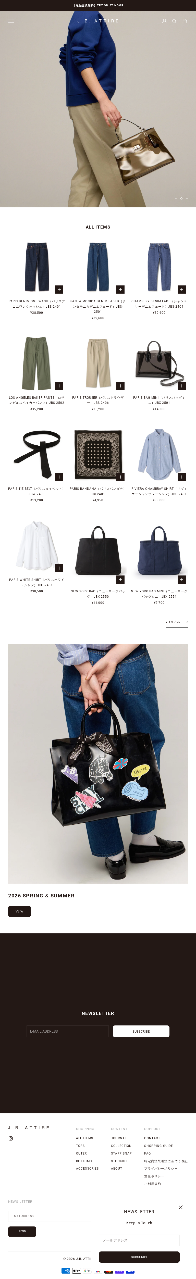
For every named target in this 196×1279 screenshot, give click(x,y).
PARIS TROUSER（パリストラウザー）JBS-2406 (98, 400)
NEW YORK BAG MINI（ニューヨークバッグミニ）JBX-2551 (159, 594)
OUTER (81, 1153)
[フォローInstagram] (10, 1138)
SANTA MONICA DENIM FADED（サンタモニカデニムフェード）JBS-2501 (98, 306)
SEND (22, 1231)
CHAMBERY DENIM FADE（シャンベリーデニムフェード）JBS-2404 (159, 303)
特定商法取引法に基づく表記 (166, 1161)
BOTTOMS (84, 1161)
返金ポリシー (154, 1176)
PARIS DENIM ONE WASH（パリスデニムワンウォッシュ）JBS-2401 (37, 303)
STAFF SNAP (121, 1153)
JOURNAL (119, 1138)
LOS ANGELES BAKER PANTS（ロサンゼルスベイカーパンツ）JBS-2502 (37, 400)
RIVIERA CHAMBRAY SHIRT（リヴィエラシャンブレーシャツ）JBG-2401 (159, 491)
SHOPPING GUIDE (158, 1146)
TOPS (80, 1146)
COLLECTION (121, 1146)
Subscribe (139, 1257)
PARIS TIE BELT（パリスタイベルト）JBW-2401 (36, 491)
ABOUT (116, 1168)
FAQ (147, 1153)
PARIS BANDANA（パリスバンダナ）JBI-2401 (98, 491)
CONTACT (152, 1138)
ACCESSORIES (87, 1168)
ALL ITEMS (84, 1138)
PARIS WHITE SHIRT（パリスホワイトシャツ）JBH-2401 (36, 582)
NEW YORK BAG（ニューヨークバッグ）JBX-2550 (98, 594)
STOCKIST (119, 1161)
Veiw (19, 911)
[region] (98, 109)
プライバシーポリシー (161, 1168)
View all (173, 621)
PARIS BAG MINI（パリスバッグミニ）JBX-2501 (159, 400)
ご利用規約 (152, 1184)
